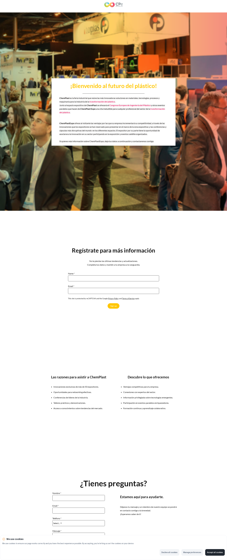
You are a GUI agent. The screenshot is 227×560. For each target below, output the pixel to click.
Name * (71, 273)
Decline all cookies (169, 552)
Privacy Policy (113, 298)
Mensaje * (56, 531)
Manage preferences (192, 552)
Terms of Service (128, 298)
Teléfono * (56, 518)
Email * (71, 286)
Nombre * (56, 493)
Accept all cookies (215, 552)
